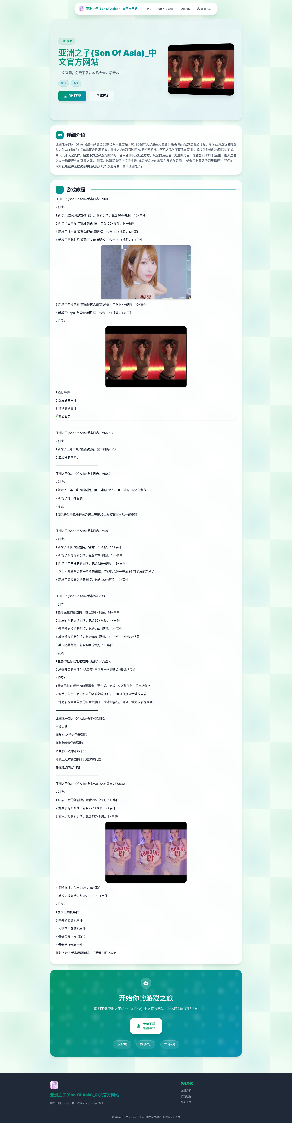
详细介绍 (186, 1090)
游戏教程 (186, 1096)
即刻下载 (186, 1102)
